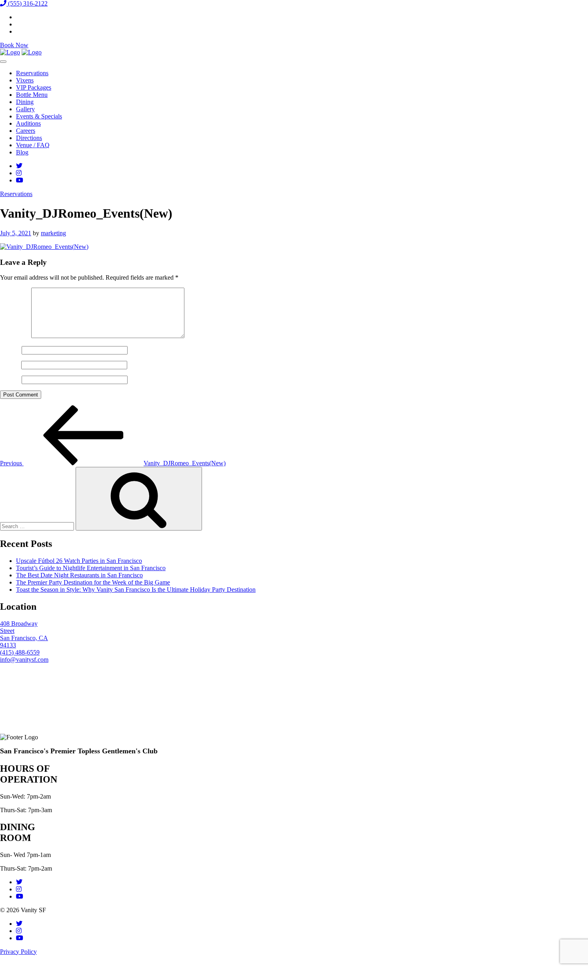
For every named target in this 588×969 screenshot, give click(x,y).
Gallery (25, 109)
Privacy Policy (18, 951)
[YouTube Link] (19, 180)
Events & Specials (39, 116)
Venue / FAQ (33, 145)
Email (10, 364)
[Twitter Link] (19, 165)
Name (10, 349)
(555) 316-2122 (27, 3)
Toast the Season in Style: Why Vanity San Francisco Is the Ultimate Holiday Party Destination (136, 589)
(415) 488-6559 (20, 652)
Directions (29, 137)
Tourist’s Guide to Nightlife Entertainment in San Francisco (91, 568)
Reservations (32, 73)
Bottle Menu (32, 94)
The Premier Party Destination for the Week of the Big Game (93, 582)
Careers (25, 130)
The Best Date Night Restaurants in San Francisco (79, 575)
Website (10, 379)
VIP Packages (33, 87)
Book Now (14, 45)
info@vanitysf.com (24, 659)
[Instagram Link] (19, 173)
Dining (25, 101)
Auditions (28, 123)
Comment (15, 335)
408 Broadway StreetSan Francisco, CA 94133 (24, 634)
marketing (53, 233)
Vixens (25, 80)
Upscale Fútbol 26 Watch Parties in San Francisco (79, 560)
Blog (22, 152)
